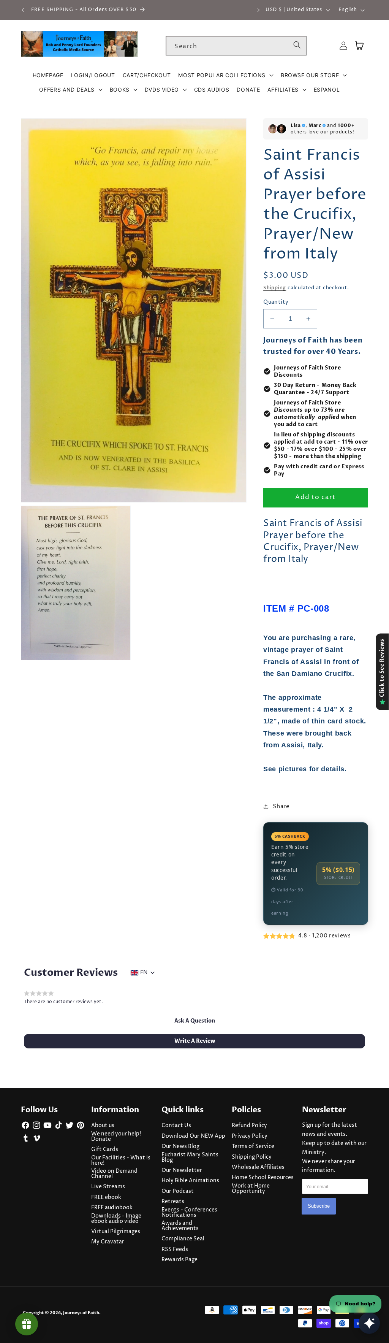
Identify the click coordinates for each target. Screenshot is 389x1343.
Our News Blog (180, 1146)
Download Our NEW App (193, 1136)
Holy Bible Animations (190, 1180)
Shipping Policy (252, 1157)
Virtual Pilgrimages (115, 1231)
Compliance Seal (182, 1239)
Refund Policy (249, 1125)
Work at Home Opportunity (251, 1188)
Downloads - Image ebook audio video (116, 1218)
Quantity (276, 302)
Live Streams (108, 1186)
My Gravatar (107, 1242)
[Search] (297, 45)
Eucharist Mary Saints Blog (189, 1157)
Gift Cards (104, 1149)
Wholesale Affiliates (258, 1167)
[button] (225, 75)
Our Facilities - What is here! (120, 1160)
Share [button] (281, 806)
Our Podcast (177, 1191)
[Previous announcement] (23, 10)
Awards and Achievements (180, 1226)
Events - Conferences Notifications (189, 1212)
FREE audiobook (112, 1207)
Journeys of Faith (81, 1313)
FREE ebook (106, 1197)
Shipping (274, 287)
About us (102, 1125)
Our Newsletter (181, 1170)
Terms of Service (253, 1146)
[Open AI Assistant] (369, 1323)
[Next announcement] (258, 10)
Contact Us (176, 1125)
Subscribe (319, 1206)
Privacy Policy (249, 1136)
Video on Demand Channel (114, 1174)
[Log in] (343, 46)
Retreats (172, 1201)
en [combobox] (143, 972)
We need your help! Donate (116, 1136)
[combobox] (236, 45)
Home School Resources (263, 1177)
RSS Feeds (174, 1249)
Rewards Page (179, 1259)
